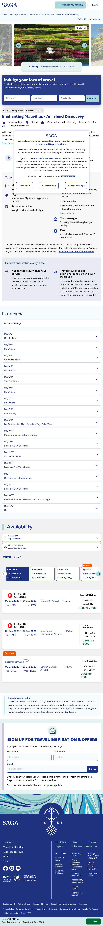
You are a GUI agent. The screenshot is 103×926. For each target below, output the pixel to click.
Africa (23, 15)
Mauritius (33, 15)
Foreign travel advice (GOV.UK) (93, 856)
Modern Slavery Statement (46, 909)
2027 (17, 557)
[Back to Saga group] (9, 5)
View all (82, 28)
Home (5, 15)
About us (7, 861)
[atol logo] (17, 880)
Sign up (92, 769)
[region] (51, 162)
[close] (97, 78)
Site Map (44, 904)
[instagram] (11, 869)
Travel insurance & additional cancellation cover (77, 864)
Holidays (14, 15)
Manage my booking (72, 5)
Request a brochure (13, 852)
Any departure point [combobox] (17, 548)
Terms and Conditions (24, 909)
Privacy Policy (8, 909)
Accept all (24, 186)
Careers (35, 904)
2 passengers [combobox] (14, 539)
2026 (7, 557)
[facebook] (5, 869)
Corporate (82, 904)
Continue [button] (93, 921)
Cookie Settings (69, 904)
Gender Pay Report (90, 909)
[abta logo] (29, 880)
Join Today (92, 98)
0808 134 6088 (88, 608)
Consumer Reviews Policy (70, 909)
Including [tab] (33, 67)
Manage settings (76, 186)
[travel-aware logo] (7, 881)
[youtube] (18, 869)
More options (90, 19)
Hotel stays (60, 854)
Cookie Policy (55, 904)
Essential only (49, 186)
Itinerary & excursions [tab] (51, 67)
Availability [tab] (69, 67)
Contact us (8, 843)
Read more (7, 143)
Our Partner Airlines (22, 904)
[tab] (51, 336)
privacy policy (54, 785)
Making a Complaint (10, 913)
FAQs (5, 857)
